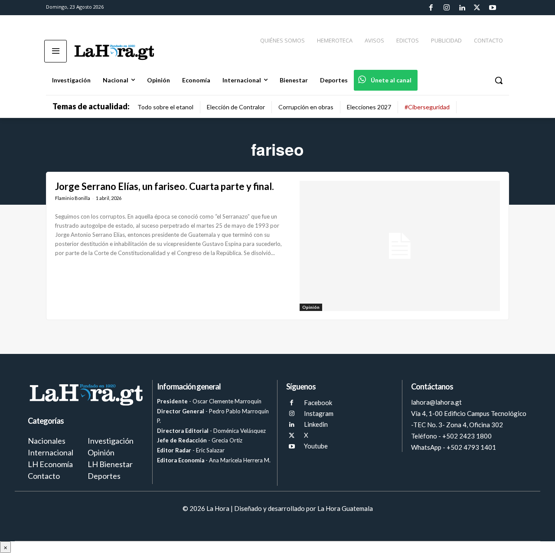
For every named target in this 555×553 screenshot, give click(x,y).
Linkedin (316, 424)
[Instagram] (446, 7)
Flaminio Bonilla (72, 198)
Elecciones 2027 (369, 107)
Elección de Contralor (236, 107)
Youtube (316, 446)
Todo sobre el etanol (165, 107)
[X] (291, 435)
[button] (498, 80)
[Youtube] (492, 7)
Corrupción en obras (305, 107)
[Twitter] (476, 7)
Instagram (318, 413)
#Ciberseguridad (427, 107)
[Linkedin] (461, 7)
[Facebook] (430, 7)
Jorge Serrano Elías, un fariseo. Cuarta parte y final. (164, 186)
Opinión (311, 307)
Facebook (318, 402)
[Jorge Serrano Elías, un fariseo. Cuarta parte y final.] (400, 246)
